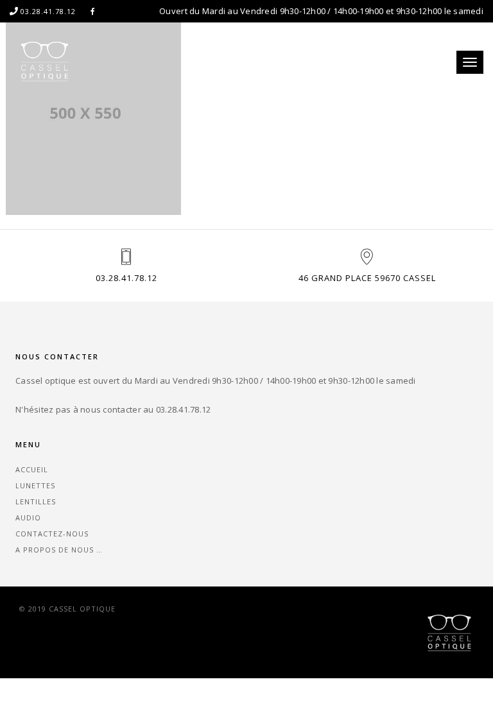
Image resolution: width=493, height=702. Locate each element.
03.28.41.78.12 (126, 278)
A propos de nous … (59, 549)
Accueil (31, 469)
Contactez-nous (52, 533)
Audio (28, 517)
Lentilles (35, 501)
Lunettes (35, 485)
